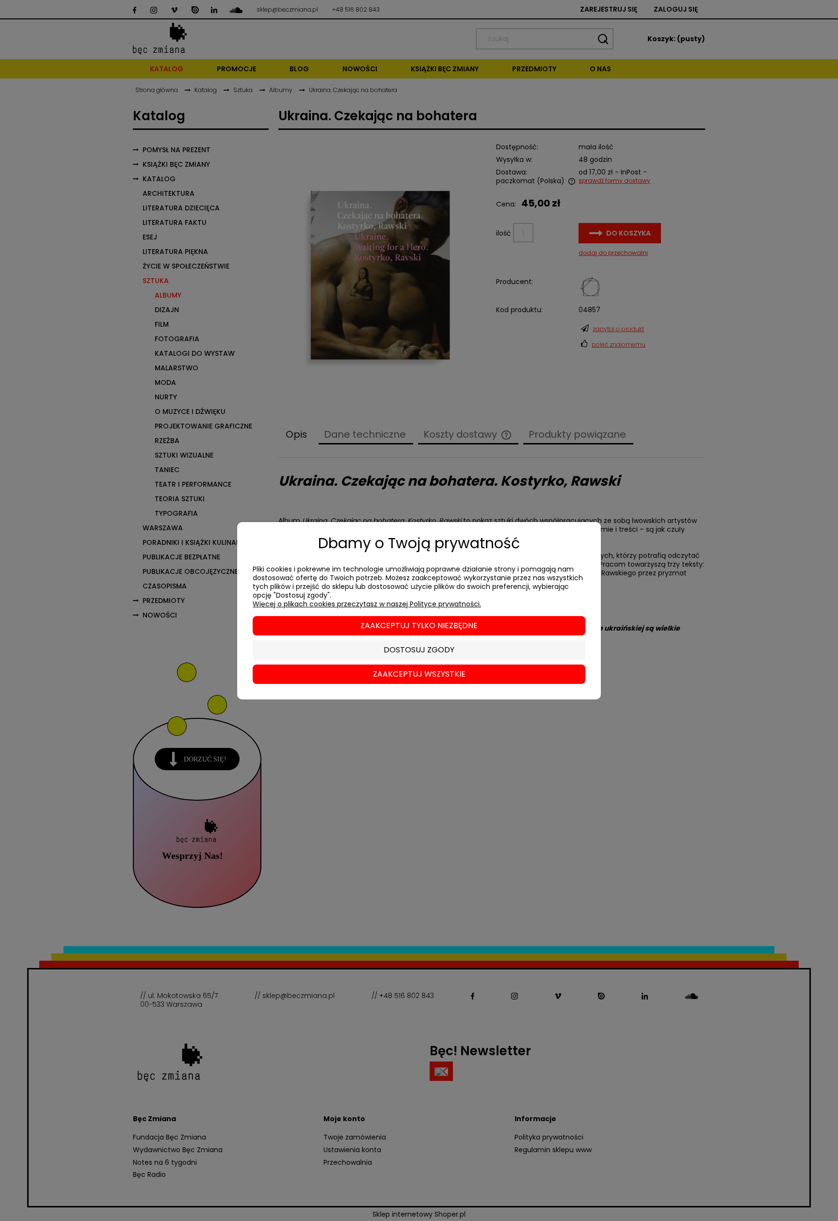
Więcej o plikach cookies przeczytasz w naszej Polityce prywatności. (367, 604)
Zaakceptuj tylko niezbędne (419, 625)
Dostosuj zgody (419, 649)
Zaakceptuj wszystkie (419, 674)
